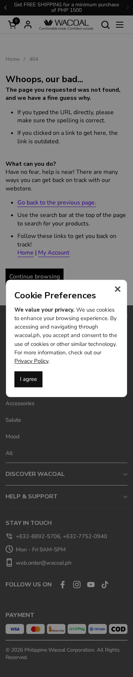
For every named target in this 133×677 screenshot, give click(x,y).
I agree (28, 379)
